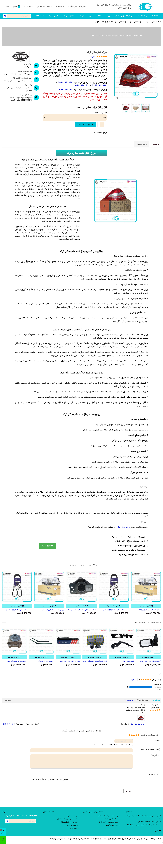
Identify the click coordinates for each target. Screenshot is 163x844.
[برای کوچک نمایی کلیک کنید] (141, 718)
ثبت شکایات (40, 15)
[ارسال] (5, 16)
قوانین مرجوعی (53, 15)
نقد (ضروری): (155, 755)
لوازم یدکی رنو (142, 15)
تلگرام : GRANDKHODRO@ (148, 821)
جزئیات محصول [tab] (142, 144)
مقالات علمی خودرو (95, 15)
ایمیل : (156, 830)
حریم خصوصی (72, 825)
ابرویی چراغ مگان (154, 661)
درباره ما (108, 15)
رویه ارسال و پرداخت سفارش (108, 815)
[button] (47, 546)
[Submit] (7, 821)
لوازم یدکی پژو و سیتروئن (123, 15)
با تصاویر (128, 700)
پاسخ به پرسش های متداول (67, 819)
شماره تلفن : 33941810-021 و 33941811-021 (143, 826)
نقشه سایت (73, 828)
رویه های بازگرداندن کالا (69, 822)
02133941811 (82, 85)
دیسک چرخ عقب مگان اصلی (43, 661)
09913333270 (97, 35)
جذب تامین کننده (112, 825)
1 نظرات (134, 679)
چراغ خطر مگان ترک (137, 724)
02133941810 (99, 85)
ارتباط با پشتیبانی (25, 94)
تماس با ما (82, 15)
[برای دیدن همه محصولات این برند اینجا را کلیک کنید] (20, 56)
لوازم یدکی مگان (123, 527)
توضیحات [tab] (155, 144)
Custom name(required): (150, 749)
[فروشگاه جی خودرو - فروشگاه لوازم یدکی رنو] (146, 6)
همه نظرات (155, 700)
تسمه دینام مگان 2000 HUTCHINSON (147, 610)
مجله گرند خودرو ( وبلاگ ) (108, 822)
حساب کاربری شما (111, 819)
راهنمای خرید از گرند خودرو (92, 812)
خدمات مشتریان (48, 812)
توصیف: (157, 740)
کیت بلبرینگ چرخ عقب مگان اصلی (122, 661)
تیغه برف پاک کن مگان (72, 661)
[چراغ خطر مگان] (116, 98)
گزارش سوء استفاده (32, 724)
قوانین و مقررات (72, 815)
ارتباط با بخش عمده (68, 15)
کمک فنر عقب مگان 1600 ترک (97, 661)
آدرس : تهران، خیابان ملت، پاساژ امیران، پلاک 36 (143, 817)
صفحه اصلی (155, 15)
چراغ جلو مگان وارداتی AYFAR (85, 610)
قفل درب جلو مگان (20, 661)
